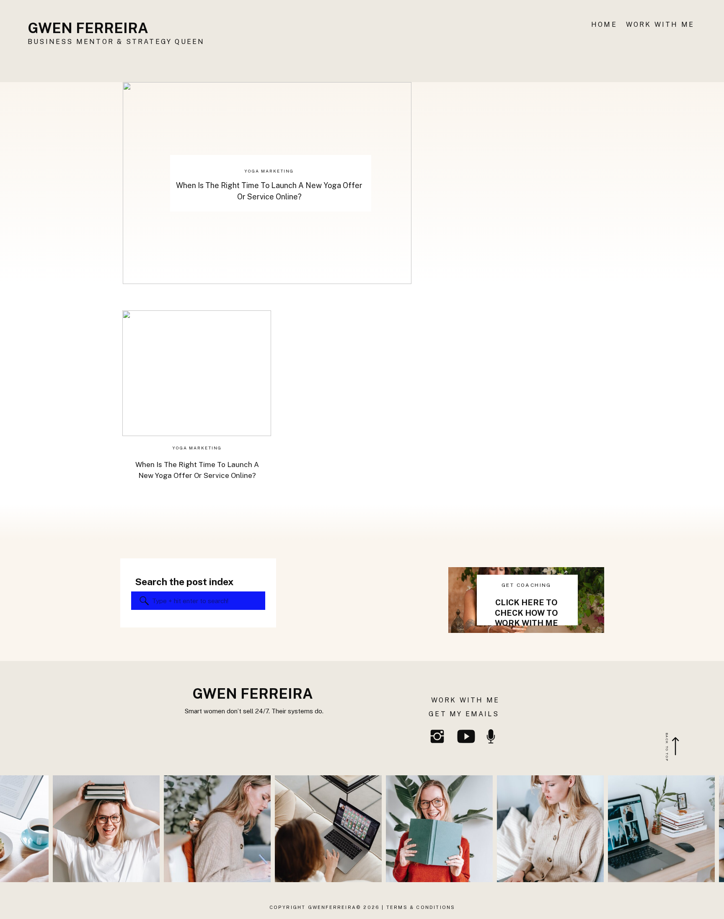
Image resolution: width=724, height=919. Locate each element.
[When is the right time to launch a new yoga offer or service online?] (196, 373)
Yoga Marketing (269, 170)
